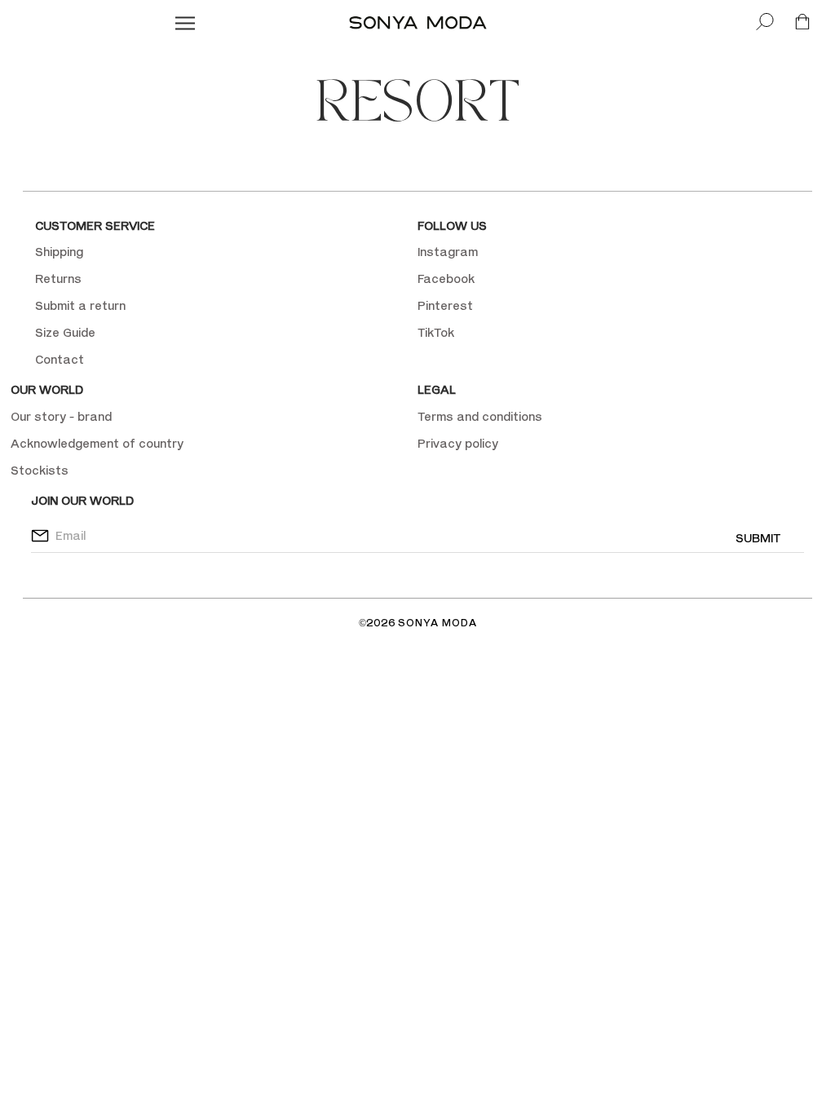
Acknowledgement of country (97, 443)
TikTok (436, 332)
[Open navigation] (185, 22)
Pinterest (445, 305)
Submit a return (80, 305)
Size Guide (65, 332)
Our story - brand (61, 416)
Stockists (39, 470)
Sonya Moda (437, 623)
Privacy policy (458, 443)
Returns (58, 278)
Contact (59, 359)
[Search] (765, 22)
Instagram (448, 252)
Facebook (446, 278)
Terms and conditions (480, 416)
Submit (758, 538)
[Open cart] (802, 22)
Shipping (59, 252)
